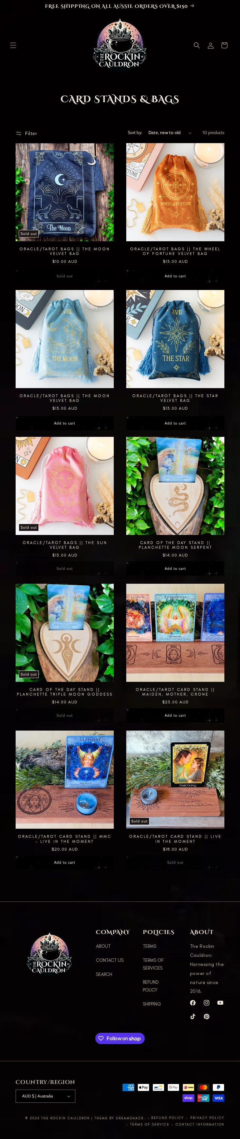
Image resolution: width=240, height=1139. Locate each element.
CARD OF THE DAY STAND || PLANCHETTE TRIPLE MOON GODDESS (65, 692)
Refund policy (167, 1118)
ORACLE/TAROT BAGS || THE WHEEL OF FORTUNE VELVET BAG (175, 251)
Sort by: (135, 132)
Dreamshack (130, 1118)
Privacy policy (207, 1118)
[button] (13, 45)
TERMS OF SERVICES (153, 964)
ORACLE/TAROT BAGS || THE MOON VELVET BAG (64, 251)
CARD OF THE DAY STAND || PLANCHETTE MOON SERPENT (175, 545)
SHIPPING (152, 1004)
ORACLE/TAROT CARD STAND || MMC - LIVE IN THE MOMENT (65, 838)
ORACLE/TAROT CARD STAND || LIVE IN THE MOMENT (175, 838)
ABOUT (103, 946)
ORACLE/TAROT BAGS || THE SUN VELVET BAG (64, 545)
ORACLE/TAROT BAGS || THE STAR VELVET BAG (175, 398)
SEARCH (104, 974)
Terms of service (149, 1124)
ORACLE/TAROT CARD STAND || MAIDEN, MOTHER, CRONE (175, 692)
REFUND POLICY (151, 986)
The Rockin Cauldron (65, 1118)
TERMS (149, 946)
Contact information (200, 1124)
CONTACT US (109, 960)
